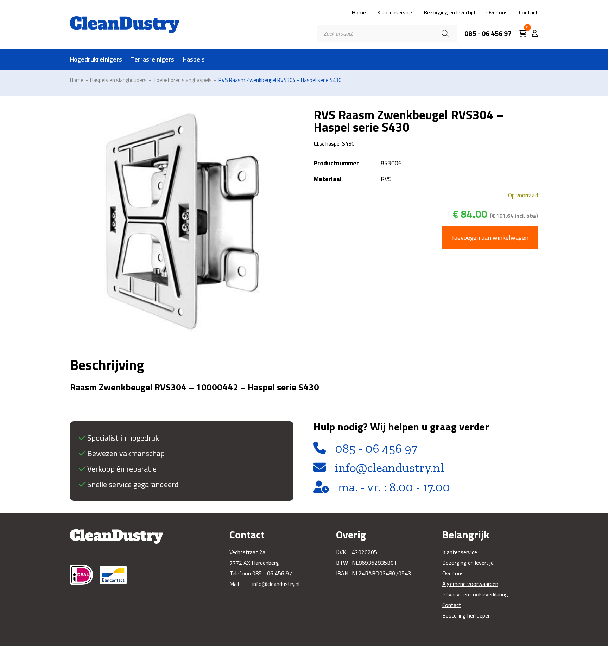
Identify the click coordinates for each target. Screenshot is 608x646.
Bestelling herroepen (466, 615)
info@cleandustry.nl (389, 467)
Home (359, 12)
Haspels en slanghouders (118, 80)
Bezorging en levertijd (449, 12)
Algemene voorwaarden (470, 584)
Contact (528, 12)
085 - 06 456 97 (488, 33)
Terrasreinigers (152, 59)
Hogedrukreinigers (96, 59)
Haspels (194, 59)
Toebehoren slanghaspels (182, 80)
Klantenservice (394, 12)
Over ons (497, 12)
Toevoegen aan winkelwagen (489, 237)
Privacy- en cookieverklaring (475, 594)
